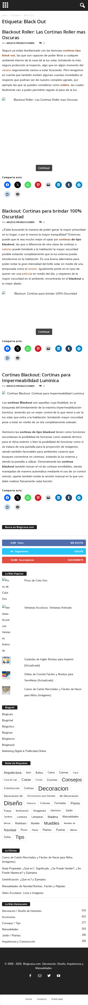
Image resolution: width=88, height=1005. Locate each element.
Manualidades (70, 816)
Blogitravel (8, 744)
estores (7, 249)
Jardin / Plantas (11, 935)
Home (28, 999)
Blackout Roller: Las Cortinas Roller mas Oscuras (43, 34)
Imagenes (39, 810)
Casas (26, 779)
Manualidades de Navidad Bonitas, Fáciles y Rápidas (33, 886)
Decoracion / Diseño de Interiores (22, 910)
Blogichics (8, 726)
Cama (51, 772)
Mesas (7, 823)
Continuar (44, 168)
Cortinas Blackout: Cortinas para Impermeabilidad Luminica (36, 377)
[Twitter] (49, 976)
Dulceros (31, 803)
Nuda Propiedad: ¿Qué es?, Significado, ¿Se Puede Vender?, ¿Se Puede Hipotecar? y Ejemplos (41, 870)
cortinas (65, 239)
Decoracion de (13, 796)
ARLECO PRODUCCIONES (21, 43)
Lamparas (37, 816)
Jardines (8, 816)
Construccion (11, 788)
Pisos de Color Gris (35, 580)
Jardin (69, 810)
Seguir (78, 551)
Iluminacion (22, 810)
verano (6, 70)
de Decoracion (69, 796)
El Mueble (45, 803)
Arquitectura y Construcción (18, 941)
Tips (19, 837)
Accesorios (8, 917)
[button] (81, 5)
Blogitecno (8, 738)
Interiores (56, 810)
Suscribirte (75, 559)
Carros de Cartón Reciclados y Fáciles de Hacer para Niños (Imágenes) (37, 859)
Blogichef (7, 720)
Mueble (35, 823)
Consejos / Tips (11, 923)
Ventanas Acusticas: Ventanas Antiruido (48, 607)
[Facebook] (30, 976)
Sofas (7, 837)
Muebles (51, 823)
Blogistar (7, 732)
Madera (53, 817)
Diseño (13, 803)
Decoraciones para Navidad (41, 796)
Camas (63, 772)
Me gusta (77, 542)
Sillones (73, 830)
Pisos (24, 830)
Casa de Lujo (10, 780)
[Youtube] (58, 976)
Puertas (60, 830)
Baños (39, 772)
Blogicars (7, 714)
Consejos (72, 779)
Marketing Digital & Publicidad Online (24, 751)
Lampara (22, 816)
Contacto (42, 999)
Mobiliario (20, 823)
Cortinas (29, 788)
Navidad (10, 830)
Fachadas (60, 803)
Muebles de (69, 823)
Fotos (7, 810)
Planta (35, 830)
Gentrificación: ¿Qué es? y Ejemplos (24, 879)
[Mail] (39, 976)
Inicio (4, 15)
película (27, 273)
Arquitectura (12, 772)
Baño (28, 772)
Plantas (47, 829)
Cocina (38, 780)
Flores (75, 803)
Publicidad (57, 999)
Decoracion (53, 788)
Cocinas (52, 779)
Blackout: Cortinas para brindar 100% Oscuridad (41, 214)
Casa (75, 772)
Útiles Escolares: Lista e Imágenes (23, 893)
